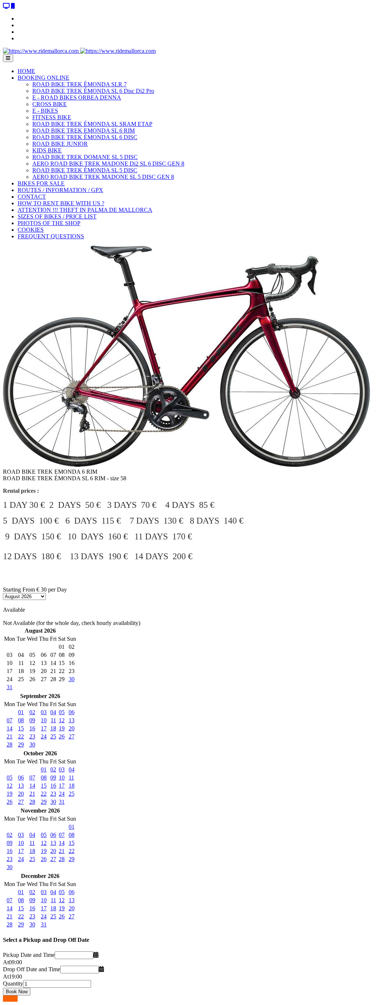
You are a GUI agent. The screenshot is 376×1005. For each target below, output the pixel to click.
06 (72, 712)
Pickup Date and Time (29, 955)
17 (44, 728)
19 (62, 728)
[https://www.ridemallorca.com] (79, 51)
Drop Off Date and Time (31, 969)
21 (9, 736)
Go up (10, 998)
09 (32, 720)
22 (21, 736)
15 (21, 728)
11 (53, 720)
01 (21, 712)
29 (21, 744)
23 (32, 736)
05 (62, 712)
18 (53, 728)
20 (72, 728)
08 (21, 720)
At (6, 962)
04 (53, 712)
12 (62, 720)
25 (53, 736)
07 (9, 720)
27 (72, 736)
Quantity (13, 983)
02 (32, 712)
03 (44, 712)
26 (62, 736)
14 (9, 728)
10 (44, 720)
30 (72, 679)
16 (32, 728)
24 (44, 736)
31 (9, 687)
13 (72, 720)
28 (9, 744)
